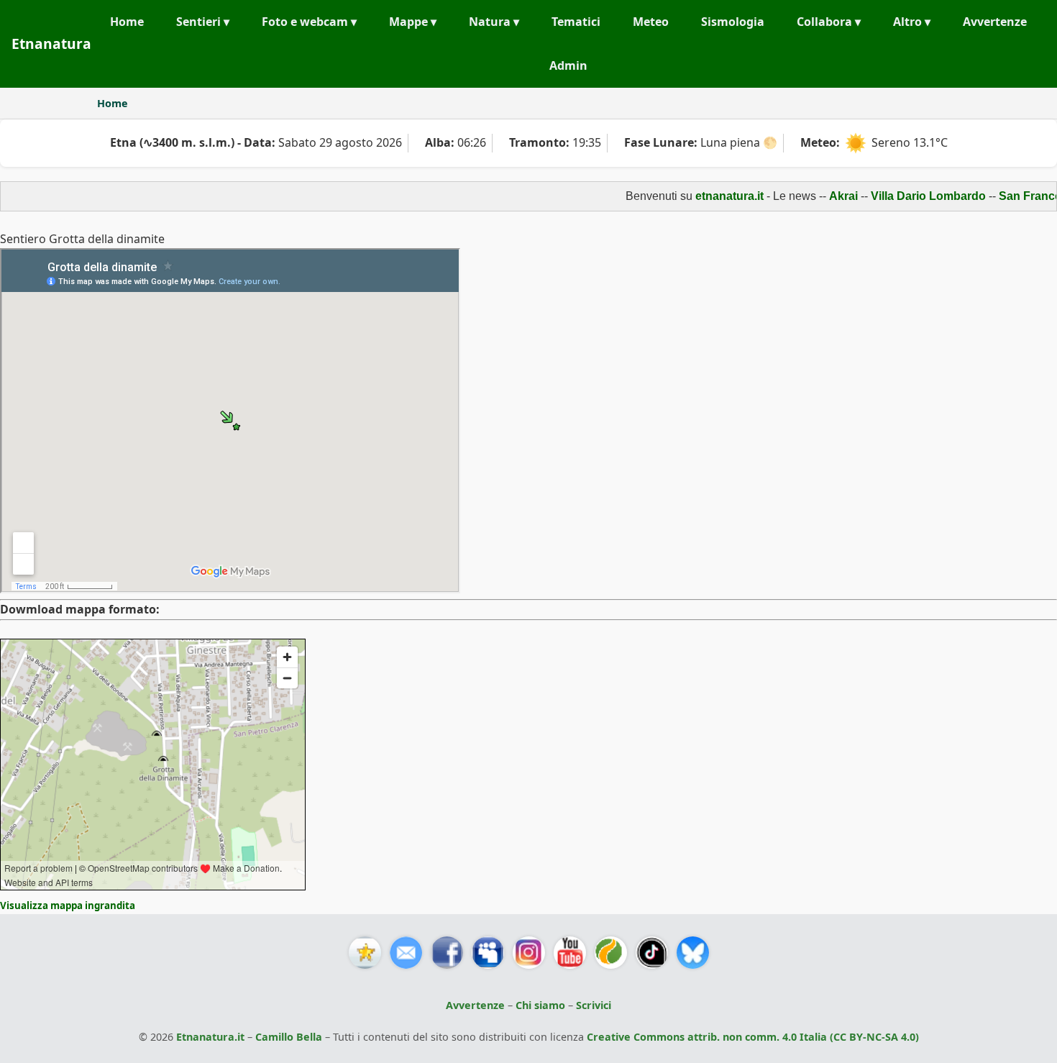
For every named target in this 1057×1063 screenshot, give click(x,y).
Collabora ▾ (829, 21)
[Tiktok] (652, 952)
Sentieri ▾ (202, 21)
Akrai (824, 196)
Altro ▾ (911, 21)
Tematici (576, 21)
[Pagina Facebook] (447, 952)
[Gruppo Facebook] (488, 952)
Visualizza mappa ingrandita (67, 905)
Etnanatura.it (210, 1037)
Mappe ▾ (412, 21)
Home (127, 21)
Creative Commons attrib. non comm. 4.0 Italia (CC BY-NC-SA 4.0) (753, 1037)
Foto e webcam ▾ (309, 21)
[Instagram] (529, 952)
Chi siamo (540, 1005)
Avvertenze (995, 21)
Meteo (651, 21)
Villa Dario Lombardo (909, 196)
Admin (568, 65)
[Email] (406, 952)
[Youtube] (570, 952)
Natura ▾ (494, 21)
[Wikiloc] (611, 952)
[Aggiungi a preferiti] (365, 952)
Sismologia (732, 21)
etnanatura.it (711, 196)
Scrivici (593, 1005)
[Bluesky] (693, 952)
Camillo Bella (288, 1037)
